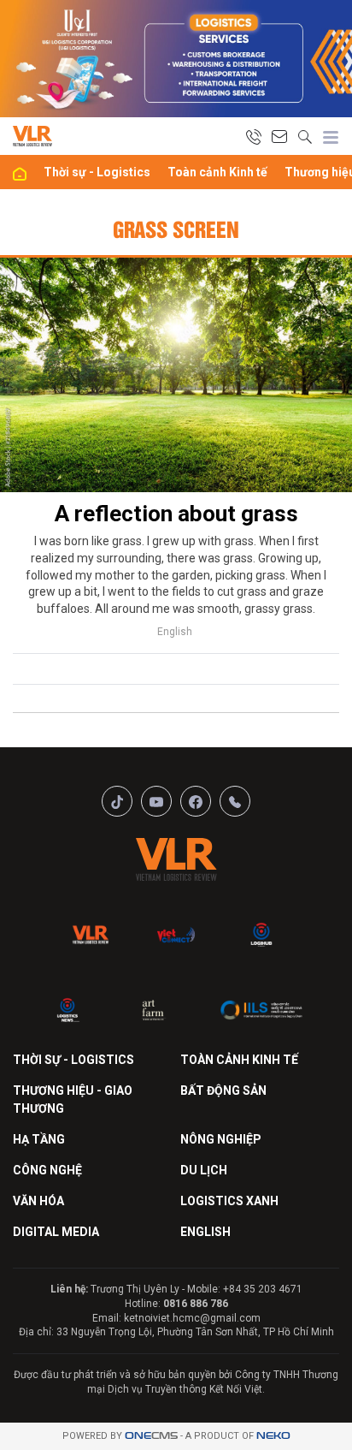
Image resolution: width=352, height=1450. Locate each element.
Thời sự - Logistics (97, 172)
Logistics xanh (229, 1201)
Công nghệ (47, 1170)
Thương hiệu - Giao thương (72, 1099)
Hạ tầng (39, 1139)
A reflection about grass (176, 513)
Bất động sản (223, 1090)
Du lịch (203, 1170)
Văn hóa (38, 1201)
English (174, 632)
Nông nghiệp (220, 1139)
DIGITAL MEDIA (56, 1232)
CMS (151, 1435)
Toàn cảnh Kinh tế (217, 172)
